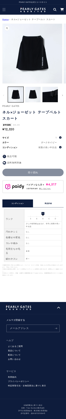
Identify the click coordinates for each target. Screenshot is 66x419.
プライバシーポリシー (18, 381)
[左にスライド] (3, 95)
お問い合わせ (14, 359)
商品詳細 (48, 203)
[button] (4, 9)
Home (5, 19)
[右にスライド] (62, 95)
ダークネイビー (49, 142)
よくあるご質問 (15, 346)
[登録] (55, 328)
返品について (14, 350)
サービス (11, 371)
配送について (14, 354)
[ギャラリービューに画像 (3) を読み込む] (50, 94)
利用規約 (12, 377)
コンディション (17, 203)
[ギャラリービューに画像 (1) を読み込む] (16, 94)
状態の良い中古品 (47, 147)
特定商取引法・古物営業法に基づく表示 (27, 385)
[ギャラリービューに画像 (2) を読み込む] (33, 94)
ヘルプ (10, 340)
